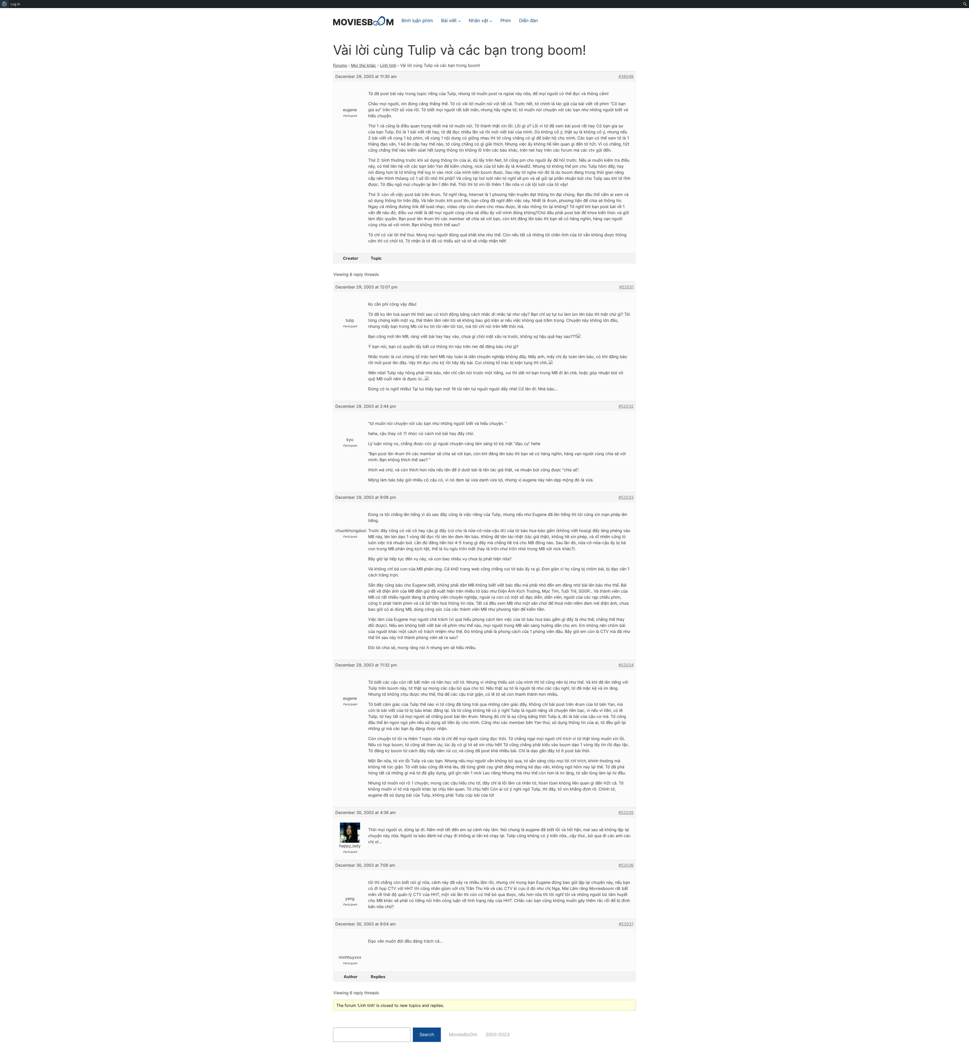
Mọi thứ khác (363, 65)
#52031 (626, 286)
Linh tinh (388, 65)
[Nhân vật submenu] (491, 20)
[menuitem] (4, 4)
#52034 (626, 664)
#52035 (626, 812)
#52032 (626, 406)
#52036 (626, 865)
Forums (340, 65)
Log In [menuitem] (15, 4)
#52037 (626, 923)
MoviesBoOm (463, 1034)
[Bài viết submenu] (459, 20)
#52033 (626, 497)
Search (426, 1034)
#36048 (626, 76)
